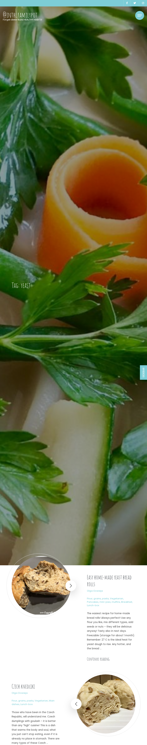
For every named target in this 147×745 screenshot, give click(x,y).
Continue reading (98, 659)
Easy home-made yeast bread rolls (109, 581)
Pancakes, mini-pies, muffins (103, 601)
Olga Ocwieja (95, 590)
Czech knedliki (23, 686)
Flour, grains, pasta (98, 598)
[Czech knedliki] (105, 704)
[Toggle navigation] (139, 15)
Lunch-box (93, 605)
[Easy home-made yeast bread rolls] (41, 585)
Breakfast (126, 601)
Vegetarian (116, 598)
